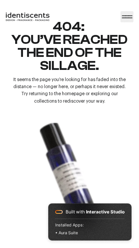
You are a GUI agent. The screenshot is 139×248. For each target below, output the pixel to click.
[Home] (127, 16)
